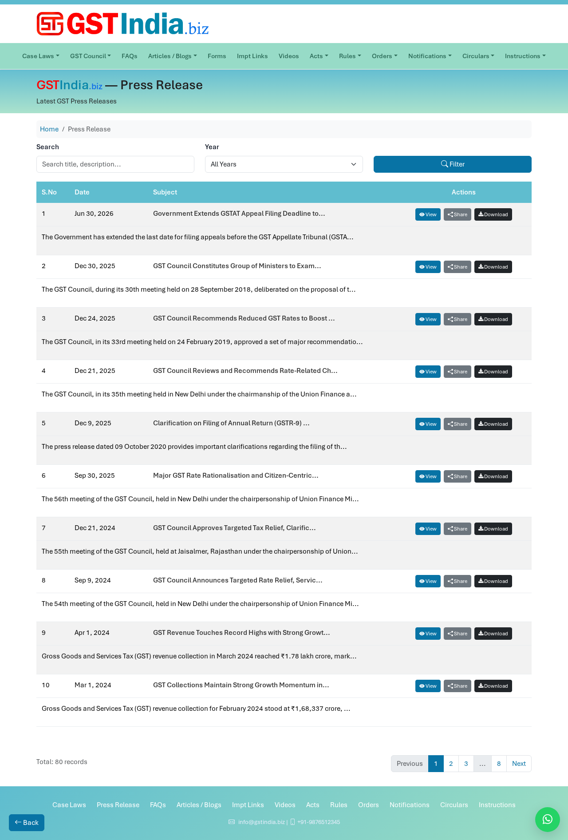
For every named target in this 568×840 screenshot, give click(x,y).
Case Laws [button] (38, 56)
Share (460, 214)
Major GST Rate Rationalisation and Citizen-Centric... (236, 475)
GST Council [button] (88, 56)
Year (212, 147)
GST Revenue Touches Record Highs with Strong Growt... (241, 632)
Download (495, 214)
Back (30, 822)
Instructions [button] (522, 56)
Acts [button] (316, 56)
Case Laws (69, 804)
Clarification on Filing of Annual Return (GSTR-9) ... (231, 423)
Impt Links (252, 56)
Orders (368, 804)
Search (47, 147)
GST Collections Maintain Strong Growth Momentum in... (241, 685)
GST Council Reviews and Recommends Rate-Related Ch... (245, 370)
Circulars (454, 804)
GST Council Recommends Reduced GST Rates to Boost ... (244, 318)
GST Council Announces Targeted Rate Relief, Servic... (238, 580)
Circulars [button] (475, 56)
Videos (289, 56)
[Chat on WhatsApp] (547, 819)
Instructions (497, 804)
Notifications (410, 804)
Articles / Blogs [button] (170, 56)
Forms (217, 56)
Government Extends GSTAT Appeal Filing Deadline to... (239, 213)
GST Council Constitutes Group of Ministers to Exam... (237, 266)
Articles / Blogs (199, 804)
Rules (338, 804)
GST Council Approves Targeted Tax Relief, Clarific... (234, 527)
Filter (456, 164)
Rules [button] (347, 56)
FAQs (130, 56)
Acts (313, 804)
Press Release (118, 804)
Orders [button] (382, 56)
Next (519, 763)
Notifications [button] (427, 56)
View (431, 214)
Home (49, 129)
